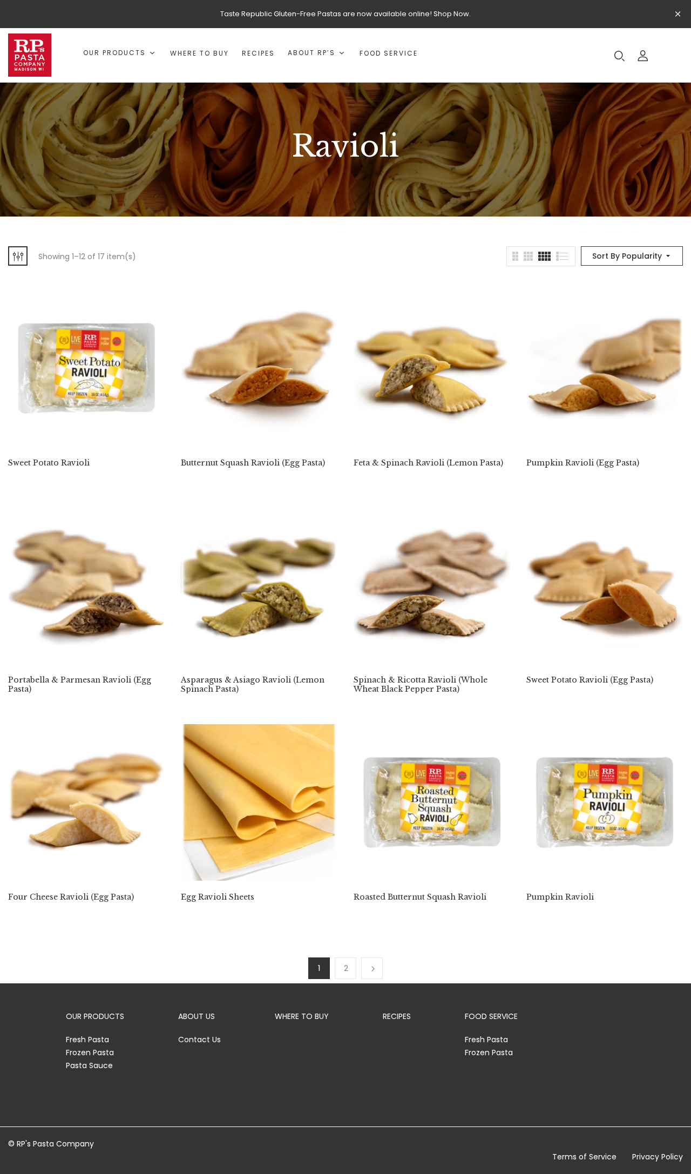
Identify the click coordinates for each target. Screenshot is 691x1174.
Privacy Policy (657, 1156)
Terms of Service (584, 1156)
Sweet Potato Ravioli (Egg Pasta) (589, 680)
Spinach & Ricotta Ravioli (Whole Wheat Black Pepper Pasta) (420, 685)
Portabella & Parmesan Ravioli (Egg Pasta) (79, 685)
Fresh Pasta (87, 1039)
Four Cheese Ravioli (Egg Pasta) (71, 897)
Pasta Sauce (89, 1065)
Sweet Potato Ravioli (49, 463)
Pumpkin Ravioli (560, 897)
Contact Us (199, 1039)
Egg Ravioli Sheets (217, 897)
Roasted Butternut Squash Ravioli (420, 897)
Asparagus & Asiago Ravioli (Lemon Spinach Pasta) (252, 685)
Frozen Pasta (90, 1052)
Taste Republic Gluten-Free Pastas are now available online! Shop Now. (345, 14)
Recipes (397, 1016)
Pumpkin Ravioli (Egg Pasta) (582, 463)
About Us (196, 1016)
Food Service (491, 1016)
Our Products (95, 1016)
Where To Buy (302, 1016)
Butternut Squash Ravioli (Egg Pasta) (253, 463)
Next (372, 968)
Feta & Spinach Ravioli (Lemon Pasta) (428, 463)
